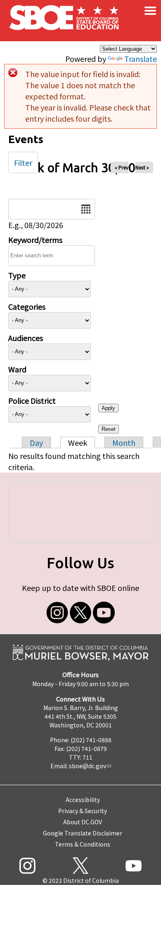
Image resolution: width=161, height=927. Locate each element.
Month (123, 442)
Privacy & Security (82, 811)
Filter (23, 162)
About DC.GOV (82, 822)
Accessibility (83, 799)
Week (77, 442)
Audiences (25, 337)
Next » (142, 167)
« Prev (121, 167)
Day (36, 442)
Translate (140, 58)
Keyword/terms (35, 239)
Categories (26, 306)
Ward (17, 369)
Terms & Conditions (82, 844)
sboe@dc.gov (87, 766)
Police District (32, 400)
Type (17, 275)
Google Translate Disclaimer (82, 833)
